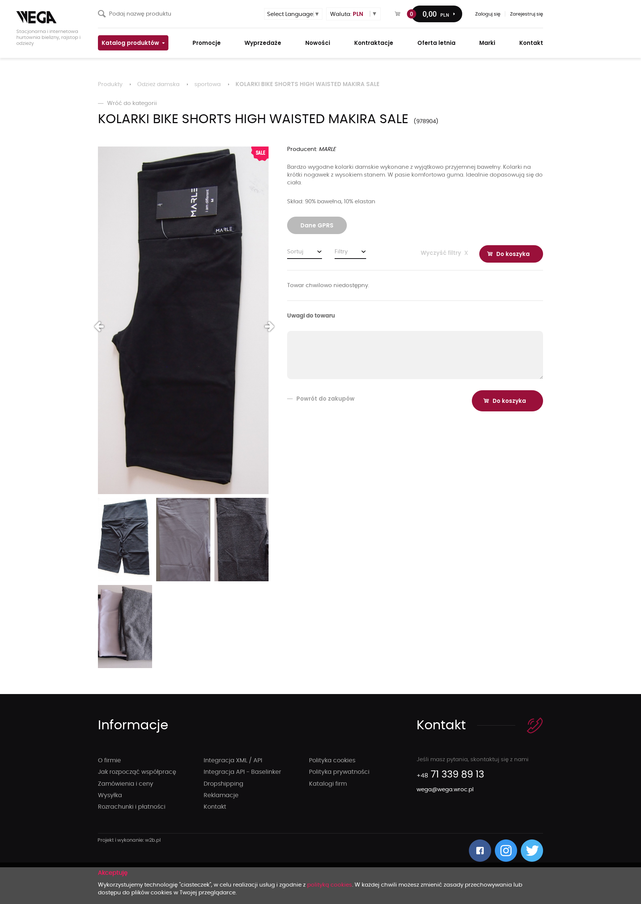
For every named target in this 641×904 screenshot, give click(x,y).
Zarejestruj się (526, 14)
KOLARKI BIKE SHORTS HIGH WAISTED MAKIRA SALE (307, 84)
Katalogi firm (328, 784)
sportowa (207, 84)
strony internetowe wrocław (129, 840)
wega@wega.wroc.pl (445, 789)
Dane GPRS (316, 225)
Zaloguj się (487, 14)
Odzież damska (158, 84)
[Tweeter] (532, 850)
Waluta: (346, 14)
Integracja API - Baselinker (242, 772)
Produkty (110, 84)
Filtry (341, 251)
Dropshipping (223, 784)
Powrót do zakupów (325, 398)
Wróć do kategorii (132, 103)
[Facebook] (480, 850)
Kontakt (215, 807)
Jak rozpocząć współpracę (137, 772)
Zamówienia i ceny (125, 784)
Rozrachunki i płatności (131, 807)
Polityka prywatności (339, 772)
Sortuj (295, 251)
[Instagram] (506, 850)
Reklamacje (221, 795)
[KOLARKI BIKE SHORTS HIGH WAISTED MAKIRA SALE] (183, 320)
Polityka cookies (332, 760)
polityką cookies (329, 885)
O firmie (109, 760)
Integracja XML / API (233, 760)
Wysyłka (110, 795)
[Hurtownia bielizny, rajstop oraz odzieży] (53, 17)
